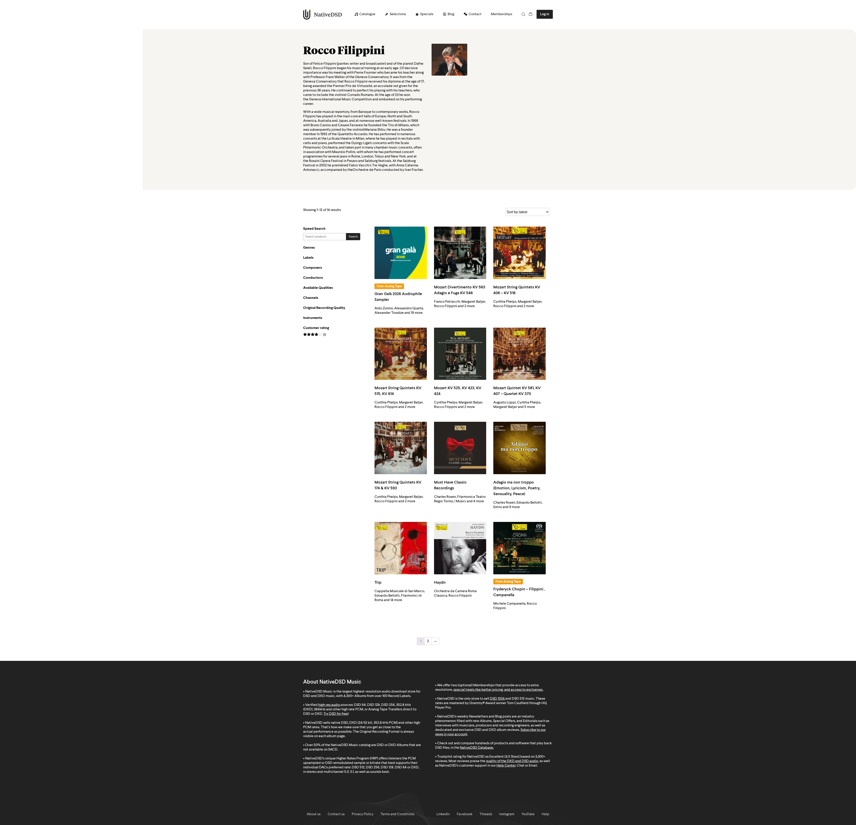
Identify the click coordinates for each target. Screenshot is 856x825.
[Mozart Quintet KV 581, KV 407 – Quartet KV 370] (519, 354)
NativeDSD (322, 14)
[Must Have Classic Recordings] (460, 448)
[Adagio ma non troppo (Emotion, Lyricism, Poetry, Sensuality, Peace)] (519, 448)
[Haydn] (460, 548)
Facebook (464, 814)
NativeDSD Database (476, 748)
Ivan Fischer (414, 170)
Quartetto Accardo (352, 134)
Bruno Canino (321, 125)
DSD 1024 (497, 699)
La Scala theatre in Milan (345, 139)
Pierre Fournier (365, 72)
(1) (314, 335)
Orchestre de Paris (367, 170)
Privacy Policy (362, 814)
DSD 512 (518, 699)
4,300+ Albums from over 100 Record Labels (377, 696)
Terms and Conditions (397, 814)
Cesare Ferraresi (350, 125)
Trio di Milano (398, 125)
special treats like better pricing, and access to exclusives (498, 690)
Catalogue (367, 14)
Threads (485, 814)
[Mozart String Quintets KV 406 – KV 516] (519, 253)
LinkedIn (443, 814)
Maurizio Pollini (343, 152)
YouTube (528, 814)
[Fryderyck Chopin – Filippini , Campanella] (519, 548)
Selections (398, 14)
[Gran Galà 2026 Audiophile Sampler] (400, 253)
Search (353, 236)
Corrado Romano (360, 95)
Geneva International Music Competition (340, 99)
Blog (451, 14)
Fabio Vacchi (359, 165)
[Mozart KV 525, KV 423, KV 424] (460, 354)
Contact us (336, 814)
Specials (426, 14)
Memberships (501, 14)
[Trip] (400, 548)
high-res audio (329, 705)
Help (545, 814)
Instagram (506, 814)
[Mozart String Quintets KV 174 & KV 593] (400, 448)
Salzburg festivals (378, 161)
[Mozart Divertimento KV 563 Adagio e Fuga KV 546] (460, 253)
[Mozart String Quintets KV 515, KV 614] (400, 354)
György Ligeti (361, 143)
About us (314, 814)
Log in (544, 14)
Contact (475, 14)
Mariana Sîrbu (374, 130)
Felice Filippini (324, 64)
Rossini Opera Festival (326, 161)
